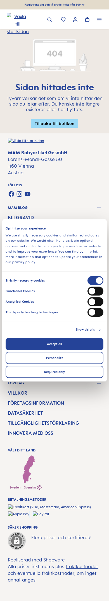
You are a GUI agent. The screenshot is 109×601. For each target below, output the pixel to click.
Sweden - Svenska (23, 487)
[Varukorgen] (87, 20)
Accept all (54, 344)
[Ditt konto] (75, 20)
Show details (85, 330)
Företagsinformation (36, 403)
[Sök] (50, 20)
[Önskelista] (63, 20)
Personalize (54, 358)
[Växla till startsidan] (14, 20)
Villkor (17, 393)
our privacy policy (20, 262)
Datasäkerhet (25, 413)
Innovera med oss (30, 433)
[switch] (95, 291)
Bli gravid (21, 217)
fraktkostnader (82, 566)
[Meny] (99, 20)
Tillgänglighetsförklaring (43, 423)
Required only (54, 372)
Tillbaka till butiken (54, 123)
